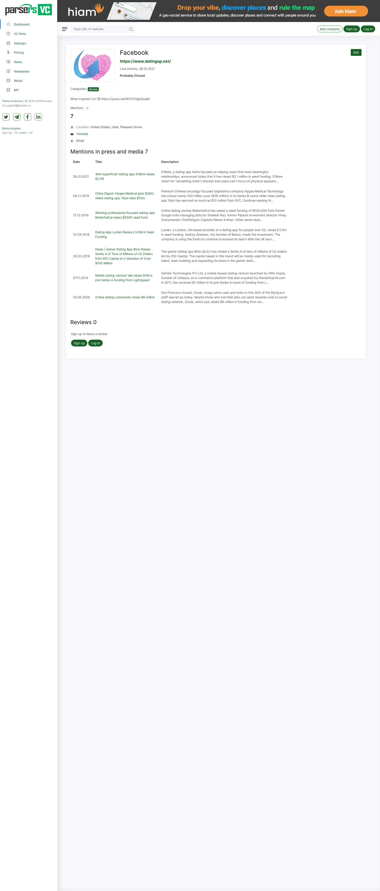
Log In (368, 29)
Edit (356, 52)
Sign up (351, 29)
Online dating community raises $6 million (125, 297)
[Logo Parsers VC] (28, 9)
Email (80, 140)
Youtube (82, 134)
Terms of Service (12, 101)
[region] (28, 445)
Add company (330, 29)
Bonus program (11, 128)
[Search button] (131, 29)
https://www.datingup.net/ (145, 61)
